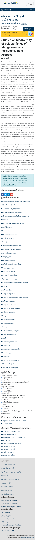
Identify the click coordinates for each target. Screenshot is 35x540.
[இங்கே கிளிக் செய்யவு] (10, 3)
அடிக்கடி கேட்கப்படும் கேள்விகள (11, 525)
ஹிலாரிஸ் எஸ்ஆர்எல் (27, 537)
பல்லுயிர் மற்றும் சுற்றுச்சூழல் (11, 308)
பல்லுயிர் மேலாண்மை (9, 312)
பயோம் (5, 286)
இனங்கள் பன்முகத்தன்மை (11, 209)
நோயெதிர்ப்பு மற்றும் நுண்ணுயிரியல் (12, 472)
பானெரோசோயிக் (8, 323)
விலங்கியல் (6, 356)
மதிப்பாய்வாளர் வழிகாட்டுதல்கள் (11, 506)
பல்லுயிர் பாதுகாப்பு (9, 294)
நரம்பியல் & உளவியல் (7, 468)
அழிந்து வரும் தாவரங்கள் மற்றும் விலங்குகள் (17, 201)
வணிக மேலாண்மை (7, 494)
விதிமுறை (4, 522)
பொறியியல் (4, 475)
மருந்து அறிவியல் (6, 490)
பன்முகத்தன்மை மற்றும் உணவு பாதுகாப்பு (15, 282)
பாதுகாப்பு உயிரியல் (9, 316)
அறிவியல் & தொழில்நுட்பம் (9, 464)
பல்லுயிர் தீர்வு (7, 290)
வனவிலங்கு (7, 353)
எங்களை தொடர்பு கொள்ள (9, 519)
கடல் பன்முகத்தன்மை (10, 234)
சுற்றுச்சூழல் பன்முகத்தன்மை (12, 264)
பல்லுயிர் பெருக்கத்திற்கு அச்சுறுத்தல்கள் (15, 297)
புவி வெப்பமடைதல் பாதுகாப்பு (12, 331)
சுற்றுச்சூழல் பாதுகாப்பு (10, 268)
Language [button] (27, 29)
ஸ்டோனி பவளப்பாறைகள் (10, 367)
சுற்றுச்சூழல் (7, 257)
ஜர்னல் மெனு (6, 9)
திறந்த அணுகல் (6, 516)
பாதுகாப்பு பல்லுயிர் (9, 319)
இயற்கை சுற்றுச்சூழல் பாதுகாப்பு (13, 212)
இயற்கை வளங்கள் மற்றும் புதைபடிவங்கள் (16, 216)
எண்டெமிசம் (7, 231)
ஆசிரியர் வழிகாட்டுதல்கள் (9, 500)
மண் (4, 338)
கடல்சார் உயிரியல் (8, 238)
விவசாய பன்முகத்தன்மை (11, 360)
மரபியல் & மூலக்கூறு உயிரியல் (10, 479)
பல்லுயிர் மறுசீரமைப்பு (9, 305)
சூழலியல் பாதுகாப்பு (9, 271)
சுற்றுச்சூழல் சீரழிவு (9, 260)
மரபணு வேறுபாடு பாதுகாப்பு (11, 349)
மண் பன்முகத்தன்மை (10, 342)
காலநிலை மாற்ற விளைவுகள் (12, 249)
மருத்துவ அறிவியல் (7, 483)
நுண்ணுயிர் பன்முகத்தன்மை (12, 279)
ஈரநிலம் (5, 220)
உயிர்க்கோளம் (7, 227)
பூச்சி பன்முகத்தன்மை (10, 334)
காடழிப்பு (5, 242)
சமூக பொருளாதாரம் (9, 253)
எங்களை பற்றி (5, 512)
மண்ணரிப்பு (6, 345)
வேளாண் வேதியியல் (9, 364)
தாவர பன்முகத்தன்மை (10, 275)
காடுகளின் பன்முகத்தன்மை (12, 245)
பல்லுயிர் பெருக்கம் (9, 301)
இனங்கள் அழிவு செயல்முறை (12, 205)
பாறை (5, 327)
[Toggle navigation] (30, 4)
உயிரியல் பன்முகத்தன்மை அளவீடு (13, 223)
